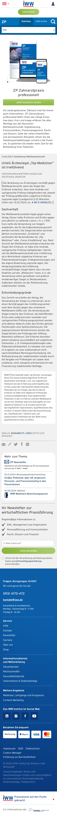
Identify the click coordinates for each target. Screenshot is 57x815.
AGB (20, 748)
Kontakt (7, 630)
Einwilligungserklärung (30, 561)
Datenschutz (33, 748)
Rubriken (26, 21)
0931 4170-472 (14, 594)
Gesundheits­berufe (13, 676)
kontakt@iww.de (13, 600)
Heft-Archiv (41, 21)
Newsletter (9, 635)
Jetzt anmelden (28, 550)
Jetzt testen (28, 12)
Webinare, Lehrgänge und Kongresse (23, 695)
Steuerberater (11, 667)
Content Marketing (13, 700)
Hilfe (5, 625)
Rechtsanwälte (11, 671)
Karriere (7, 640)
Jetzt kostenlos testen (28, 102)
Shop (6, 649)
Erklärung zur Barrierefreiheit (19, 757)
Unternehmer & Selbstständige (20, 681)
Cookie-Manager (12, 753)
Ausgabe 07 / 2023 (21, 433)
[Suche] (52, 21)
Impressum (9, 748)
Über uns (8, 644)
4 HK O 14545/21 (41, 202)
